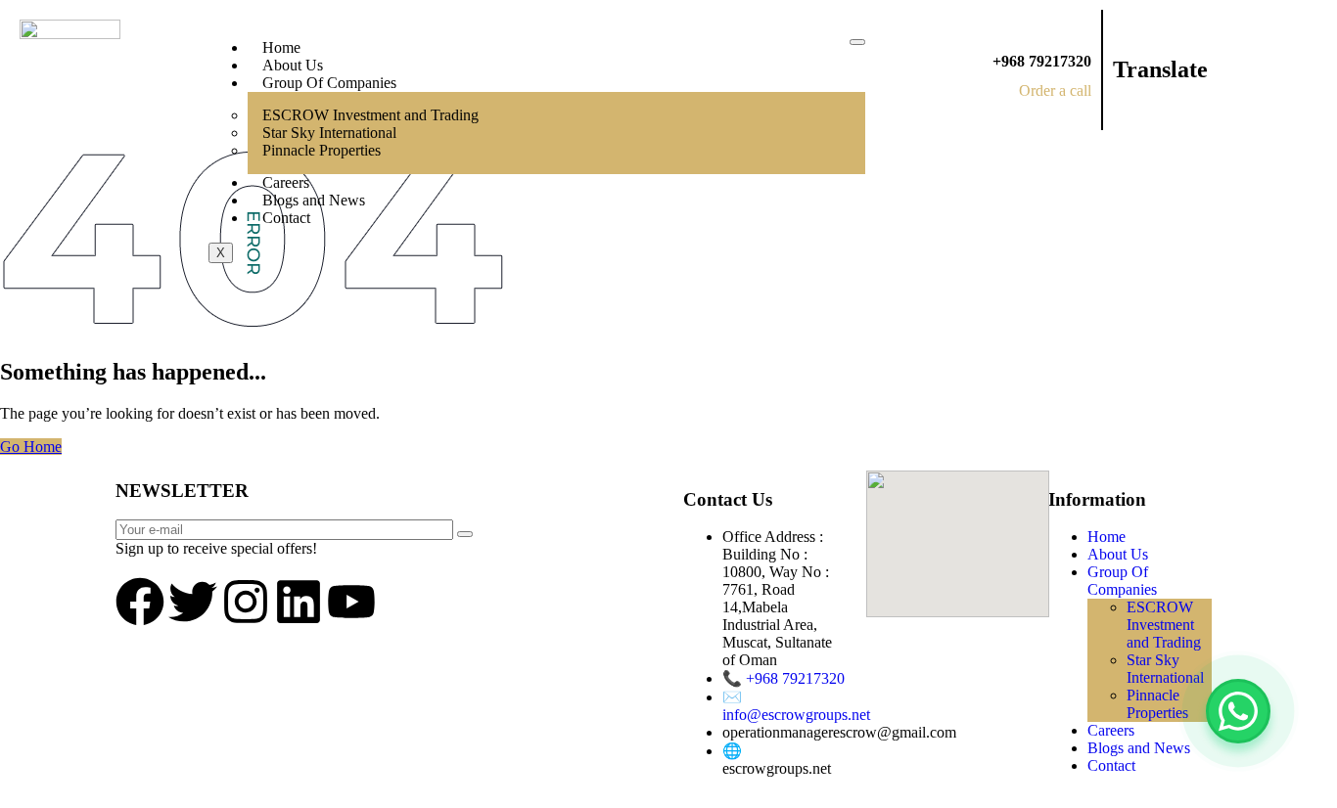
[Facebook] (139, 601)
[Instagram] (245, 601)
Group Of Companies (329, 82)
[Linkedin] (298, 601)
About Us (292, 65)
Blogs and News (313, 200)
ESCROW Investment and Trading (1164, 625)
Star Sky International (1165, 668)
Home (281, 47)
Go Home (31, 446)
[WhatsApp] (1238, 711)
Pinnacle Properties (321, 150)
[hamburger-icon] (857, 42)
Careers (285, 182)
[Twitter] (192, 601)
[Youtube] (351, 601)
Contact (286, 217)
